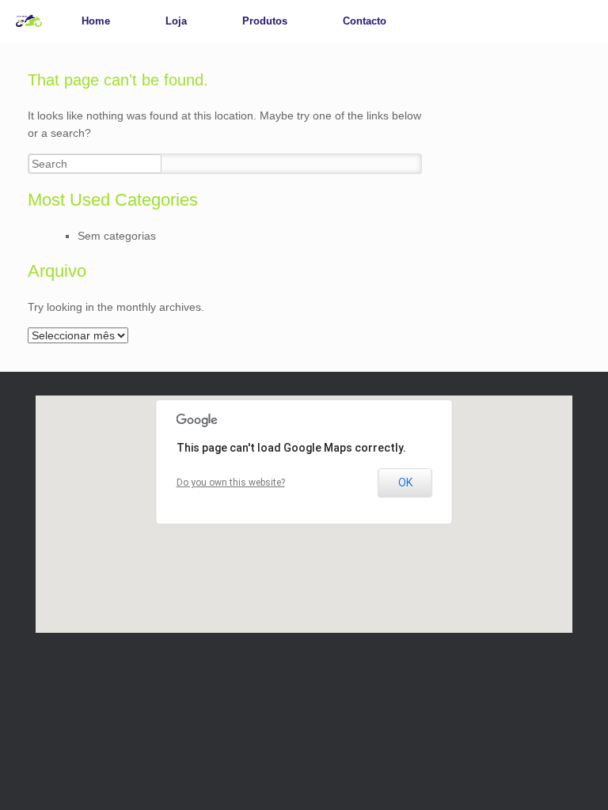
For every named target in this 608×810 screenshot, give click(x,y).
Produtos (264, 21)
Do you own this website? (231, 482)
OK (405, 482)
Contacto (364, 21)
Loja (176, 21)
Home (96, 21)
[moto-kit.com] (29, 21)
